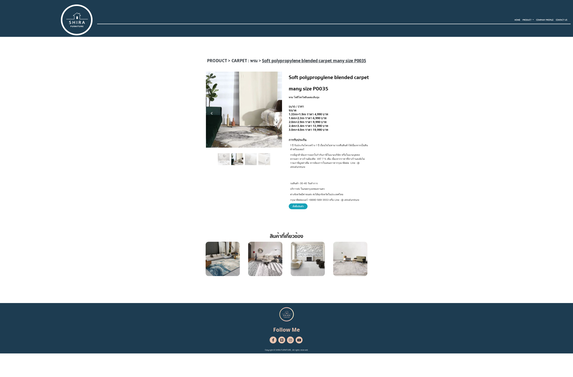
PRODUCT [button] (527, 20)
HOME (517, 20)
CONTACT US (561, 20)
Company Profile (544, 20)
